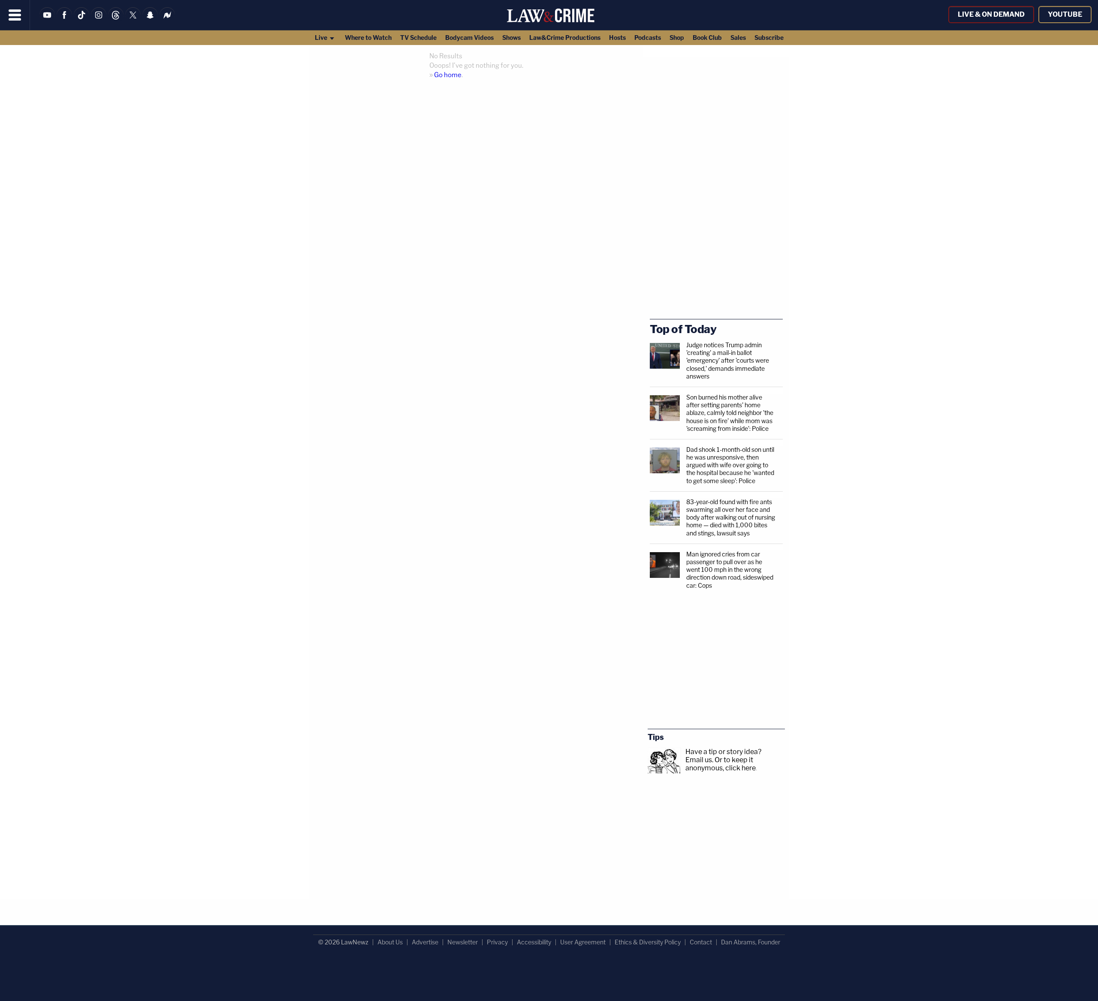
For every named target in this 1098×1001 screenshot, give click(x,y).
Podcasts (647, 37)
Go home (448, 75)
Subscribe (769, 37)
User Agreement (583, 942)
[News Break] (167, 20)
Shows (511, 37)
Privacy (497, 942)
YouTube (1065, 14)
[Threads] (116, 20)
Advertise (425, 942)
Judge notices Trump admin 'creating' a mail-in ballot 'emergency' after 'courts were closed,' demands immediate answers (727, 360)
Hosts (617, 37)
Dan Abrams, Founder (750, 942)
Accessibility (534, 942)
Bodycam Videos (469, 37)
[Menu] (15, 15)
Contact (701, 942)
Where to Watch (368, 37)
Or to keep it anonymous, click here (720, 764)
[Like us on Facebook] (64, 20)
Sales (738, 37)
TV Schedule (418, 37)
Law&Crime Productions (564, 37)
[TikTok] (81, 20)
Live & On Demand (991, 14)
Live (322, 37)
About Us (390, 942)
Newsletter (462, 942)
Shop (677, 37)
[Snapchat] (150, 20)
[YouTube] (47, 20)
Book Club (707, 37)
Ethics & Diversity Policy (648, 942)
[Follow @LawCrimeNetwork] (133, 20)
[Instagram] (98, 20)
